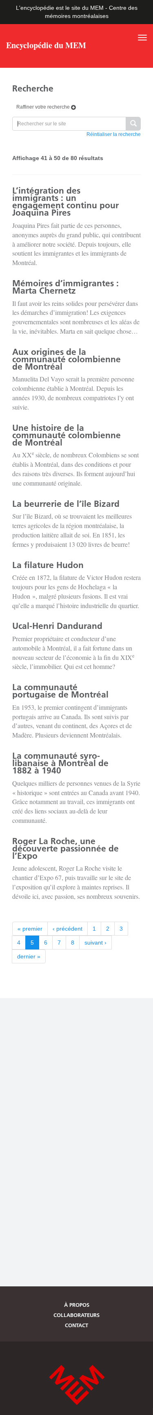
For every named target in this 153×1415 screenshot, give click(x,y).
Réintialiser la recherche (113, 134)
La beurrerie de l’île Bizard (66, 504)
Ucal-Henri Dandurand (57, 626)
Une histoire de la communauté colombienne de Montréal (66, 435)
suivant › (95, 942)
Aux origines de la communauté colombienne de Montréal (66, 359)
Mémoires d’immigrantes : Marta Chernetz (65, 287)
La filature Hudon (48, 565)
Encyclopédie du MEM (46, 46)
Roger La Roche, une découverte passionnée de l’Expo (65, 848)
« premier (30, 928)
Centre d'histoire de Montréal (76, 1385)
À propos (76, 1304)
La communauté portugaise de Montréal (60, 691)
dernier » (28, 956)
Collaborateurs (76, 1315)
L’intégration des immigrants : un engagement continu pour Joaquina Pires (65, 201)
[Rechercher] (133, 124)
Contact (76, 1325)
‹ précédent (67, 928)
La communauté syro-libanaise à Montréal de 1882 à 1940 (60, 763)
